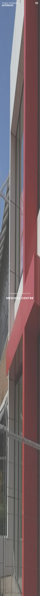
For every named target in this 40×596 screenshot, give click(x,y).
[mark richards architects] (10, 4)
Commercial (15, 293)
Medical (26, 293)
